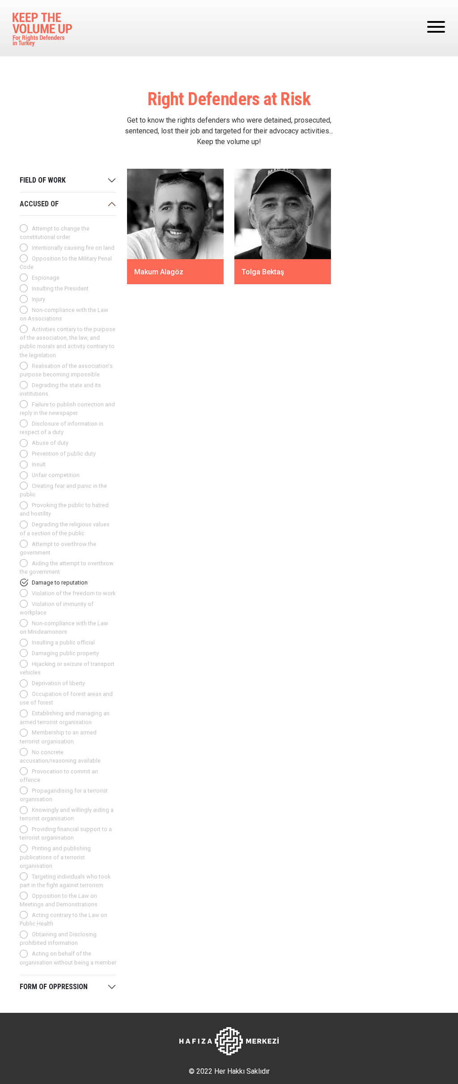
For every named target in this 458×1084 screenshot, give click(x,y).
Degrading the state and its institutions (60, 389)
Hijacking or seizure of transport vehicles (67, 668)
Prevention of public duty (64, 453)
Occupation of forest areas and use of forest (66, 698)
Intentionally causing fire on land (73, 247)
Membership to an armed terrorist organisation (58, 736)
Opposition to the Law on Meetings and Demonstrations (59, 900)
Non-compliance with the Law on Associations (64, 314)
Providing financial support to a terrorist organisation (66, 833)
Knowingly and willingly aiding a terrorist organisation (67, 814)
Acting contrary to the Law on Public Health (63, 919)
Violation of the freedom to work (73, 593)
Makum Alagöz (158, 272)
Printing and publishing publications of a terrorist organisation (55, 857)
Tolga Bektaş (263, 272)
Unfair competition (56, 475)
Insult (39, 464)
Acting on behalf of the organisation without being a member (68, 957)
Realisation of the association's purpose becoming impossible (66, 370)
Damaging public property (65, 653)
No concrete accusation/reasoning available (60, 756)
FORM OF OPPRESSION (54, 986)
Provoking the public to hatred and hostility (64, 509)
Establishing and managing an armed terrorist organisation (65, 717)
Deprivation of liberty (58, 683)
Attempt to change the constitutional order (54, 232)
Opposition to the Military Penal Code (66, 262)
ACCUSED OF (39, 204)
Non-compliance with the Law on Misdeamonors (64, 627)
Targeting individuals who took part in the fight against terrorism (65, 880)
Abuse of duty (50, 443)
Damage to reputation (60, 582)
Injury (38, 299)
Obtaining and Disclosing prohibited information (58, 938)
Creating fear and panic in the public (63, 490)
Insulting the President (60, 288)
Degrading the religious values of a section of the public (65, 528)
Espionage (45, 277)
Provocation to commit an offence (59, 775)
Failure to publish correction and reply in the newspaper (67, 408)
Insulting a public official (63, 642)
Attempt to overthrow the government (58, 548)
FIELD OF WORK (43, 180)
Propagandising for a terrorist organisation (64, 794)
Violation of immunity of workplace (56, 608)
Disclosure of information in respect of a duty (61, 427)
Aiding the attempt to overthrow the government (67, 567)
